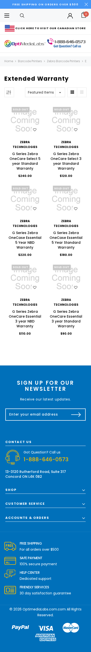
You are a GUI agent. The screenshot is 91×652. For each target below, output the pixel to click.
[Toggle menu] (6, 15)
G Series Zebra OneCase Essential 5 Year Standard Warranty (66, 240)
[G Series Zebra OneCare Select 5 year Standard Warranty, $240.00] (25, 120)
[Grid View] (72, 92)
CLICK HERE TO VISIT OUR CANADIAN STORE (50, 28)
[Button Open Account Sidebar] (70, 16)
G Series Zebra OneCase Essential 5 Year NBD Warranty (24, 240)
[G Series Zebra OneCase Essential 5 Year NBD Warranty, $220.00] (25, 199)
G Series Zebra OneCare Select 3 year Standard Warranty (66, 161)
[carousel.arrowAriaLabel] (10, 546)
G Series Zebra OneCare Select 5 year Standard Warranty (25, 161)
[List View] (82, 92)
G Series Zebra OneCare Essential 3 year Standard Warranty (66, 319)
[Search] (22, 15)
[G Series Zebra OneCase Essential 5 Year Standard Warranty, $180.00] (66, 199)
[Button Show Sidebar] (9, 92)
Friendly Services (34, 587)
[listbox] (45, 92)
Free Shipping (31, 543)
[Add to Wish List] (34, 129)
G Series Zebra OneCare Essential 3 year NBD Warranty (25, 319)
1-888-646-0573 (46, 459)
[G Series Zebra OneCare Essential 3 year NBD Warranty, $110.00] (25, 278)
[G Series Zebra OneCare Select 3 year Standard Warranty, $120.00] (66, 120)
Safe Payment (31, 558)
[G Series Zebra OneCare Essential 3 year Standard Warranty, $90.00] (66, 278)
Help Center (30, 572)
